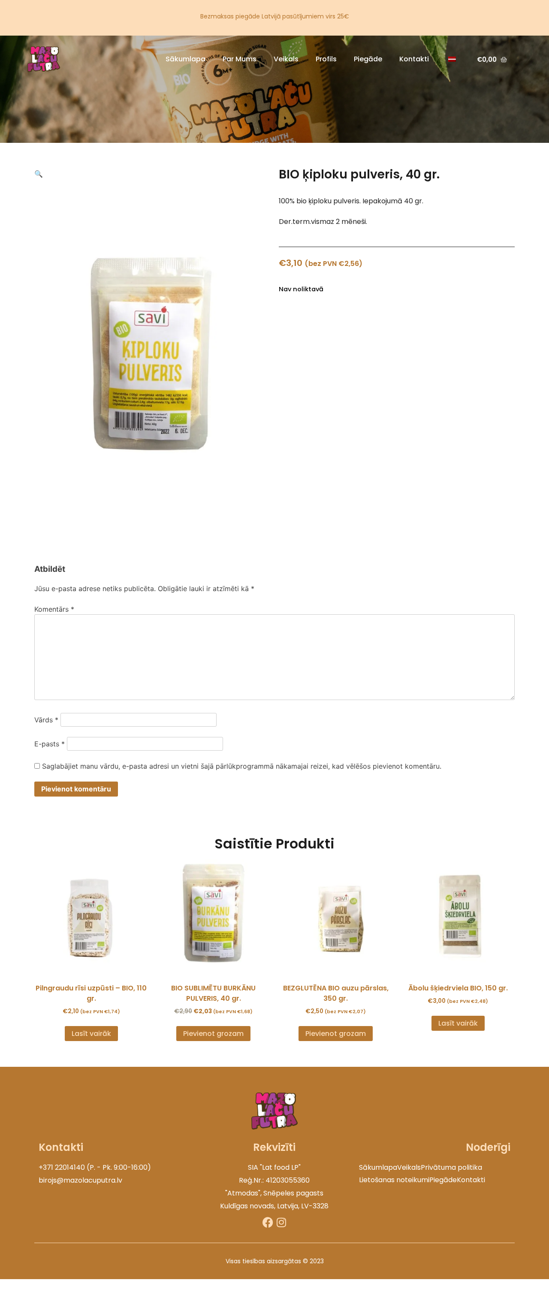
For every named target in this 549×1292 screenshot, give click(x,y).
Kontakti (414, 59)
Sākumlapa (185, 59)
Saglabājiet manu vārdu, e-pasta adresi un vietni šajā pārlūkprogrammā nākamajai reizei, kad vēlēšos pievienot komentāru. (241, 766)
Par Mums (239, 59)
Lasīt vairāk (91, 1033)
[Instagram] (281, 1222)
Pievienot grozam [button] (213, 1033)
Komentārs (54, 609)
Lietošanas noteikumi (394, 1180)
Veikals (286, 59)
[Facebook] (267, 1222)
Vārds (46, 719)
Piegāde (368, 59)
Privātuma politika (451, 1167)
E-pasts (49, 744)
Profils (326, 59)
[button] (38, 173)
